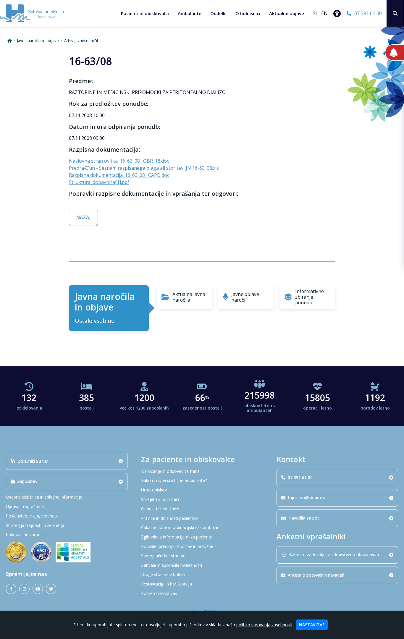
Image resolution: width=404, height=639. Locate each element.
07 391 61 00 (300, 477)
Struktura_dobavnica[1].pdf (99, 182)
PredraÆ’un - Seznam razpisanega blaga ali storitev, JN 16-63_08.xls (144, 168)
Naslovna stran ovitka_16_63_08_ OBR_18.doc (119, 161)
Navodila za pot (303, 518)
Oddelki (218, 13)
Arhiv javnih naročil (81, 40)
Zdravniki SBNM (33, 461)
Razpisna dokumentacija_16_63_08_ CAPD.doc (119, 175)
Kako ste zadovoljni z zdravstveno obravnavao (333, 554)
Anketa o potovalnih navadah (316, 575)
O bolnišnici (247, 13)
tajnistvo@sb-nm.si (306, 497)
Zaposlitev (27, 481)
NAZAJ (83, 217)
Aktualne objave (286, 13)
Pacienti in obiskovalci (145, 13)
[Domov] (9, 40)
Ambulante (189, 13)
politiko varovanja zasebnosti (264, 624)
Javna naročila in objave (38, 40)
